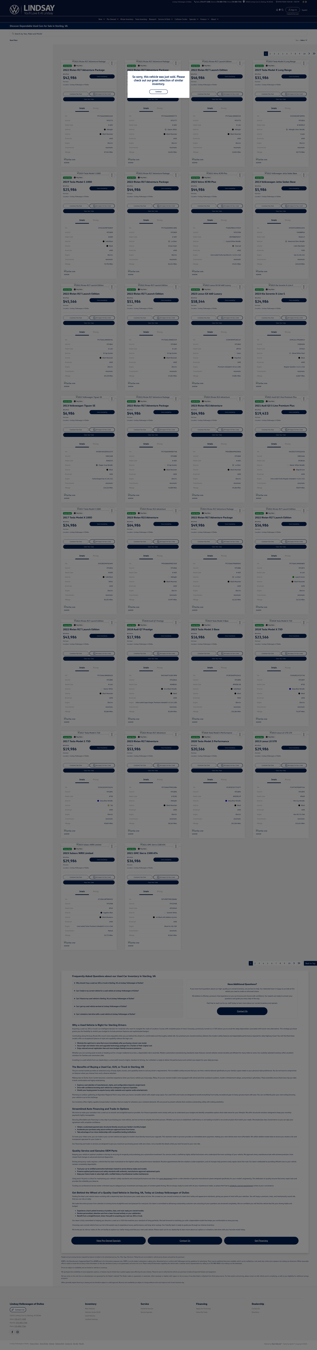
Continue (158, 92)
